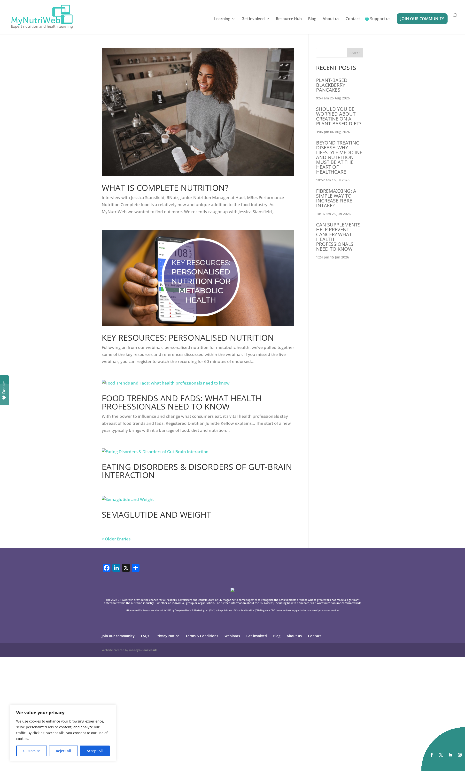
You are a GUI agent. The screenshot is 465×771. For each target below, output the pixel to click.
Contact (353, 19)
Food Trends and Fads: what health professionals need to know (182, 402)
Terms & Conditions (202, 636)
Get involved (253, 19)
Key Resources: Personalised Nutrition (188, 337)
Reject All (63, 750)
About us (331, 19)
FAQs (145, 636)
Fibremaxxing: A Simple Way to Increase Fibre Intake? (336, 198)
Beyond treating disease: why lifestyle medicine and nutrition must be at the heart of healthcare (339, 157)
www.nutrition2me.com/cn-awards (339, 603)
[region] (63, 733)
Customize (31, 750)
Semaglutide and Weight (156, 514)
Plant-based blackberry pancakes (332, 85)
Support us (380, 19)
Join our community (422, 18)
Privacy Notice (167, 636)
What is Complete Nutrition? (165, 187)
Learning (222, 19)
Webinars (232, 636)
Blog (312, 19)
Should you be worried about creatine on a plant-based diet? (338, 116)
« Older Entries (116, 539)
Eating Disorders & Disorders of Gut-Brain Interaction (197, 471)
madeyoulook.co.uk (143, 650)
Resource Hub (289, 19)
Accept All (95, 750)
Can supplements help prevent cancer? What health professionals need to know (338, 236)
